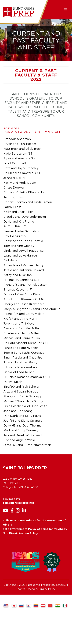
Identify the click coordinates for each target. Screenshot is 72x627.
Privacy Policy (46, 589)
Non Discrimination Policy (20, 533)
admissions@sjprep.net (18, 502)
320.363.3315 (11, 499)
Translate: (11, 600)
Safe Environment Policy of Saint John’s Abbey (35, 529)
